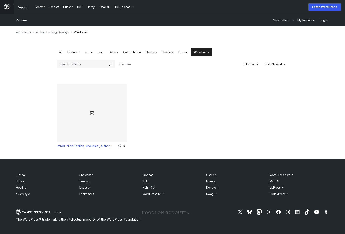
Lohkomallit (86, 194)
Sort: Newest (273, 64)
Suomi (57, 212)
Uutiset (20, 181)
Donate (212, 187)
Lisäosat (84, 187)
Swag (211, 194)
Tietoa (20, 175)
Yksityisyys (23, 194)
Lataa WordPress (324, 7)
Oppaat (148, 175)
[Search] (111, 64)
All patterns (23, 32)
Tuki (145, 181)
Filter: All (249, 64)
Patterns (21, 20)
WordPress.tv (153, 194)
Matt (274, 181)
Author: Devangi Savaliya (52, 32)
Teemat (84, 181)
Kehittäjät (149, 187)
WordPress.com (282, 175)
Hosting (21, 187)
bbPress (277, 187)
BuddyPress (279, 194)
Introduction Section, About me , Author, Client (84, 146)
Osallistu (211, 175)
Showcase (86, 175)
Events (210, 181)
